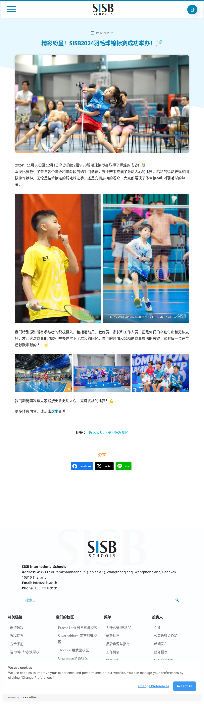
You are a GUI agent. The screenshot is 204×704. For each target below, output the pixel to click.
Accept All (184, 686)
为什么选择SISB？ (119, 628)
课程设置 (17, 636)
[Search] (177, 600)
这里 (54, 411)
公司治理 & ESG (165, 636)
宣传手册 (17, 644)
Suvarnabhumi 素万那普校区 (77, 639)
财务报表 (161, 652)
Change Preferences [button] (153, 686)
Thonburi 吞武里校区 (73, 650)
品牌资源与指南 (118, 644)
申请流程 (17, 628)
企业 (157, 628)
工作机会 (113, 652)
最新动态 (113, 636)
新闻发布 (161, 644)
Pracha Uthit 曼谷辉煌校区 (77, 628)
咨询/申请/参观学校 (24, 652)
